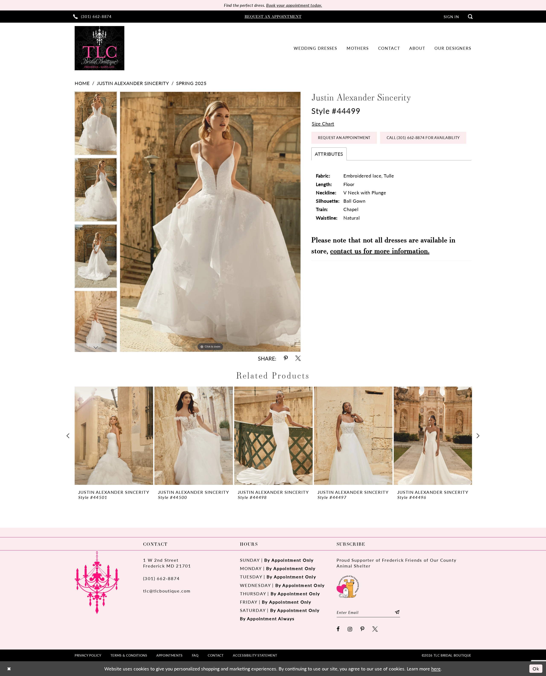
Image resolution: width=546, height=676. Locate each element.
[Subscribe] (397, 612)
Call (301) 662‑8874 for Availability (423, 137)
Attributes (329, 154)
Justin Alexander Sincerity (133, 83)
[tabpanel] (96, 125)
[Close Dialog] (9, 668)
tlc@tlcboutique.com (166, 591)
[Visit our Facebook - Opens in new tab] (338, 629)
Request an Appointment (344, 137)
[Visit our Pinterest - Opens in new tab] (362, 629)
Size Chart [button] (323, 123)
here (436, 668)
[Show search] (470, 16)
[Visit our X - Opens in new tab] (375, 629)
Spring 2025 (191, 83)
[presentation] (114, 436)
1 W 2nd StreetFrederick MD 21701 (167, 563)
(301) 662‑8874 (161, 578)
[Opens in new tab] (348, 586)
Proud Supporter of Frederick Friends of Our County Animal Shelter (396, 563)
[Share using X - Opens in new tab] (298, 358)
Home (82, 83)
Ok (536, 668)
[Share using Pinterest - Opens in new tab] (286, 358)
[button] (451, 16)
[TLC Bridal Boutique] (99, 48)
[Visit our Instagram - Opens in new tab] (350, 629)
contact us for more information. (379, 250)
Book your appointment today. (294, 5)
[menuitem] (92, 16)
